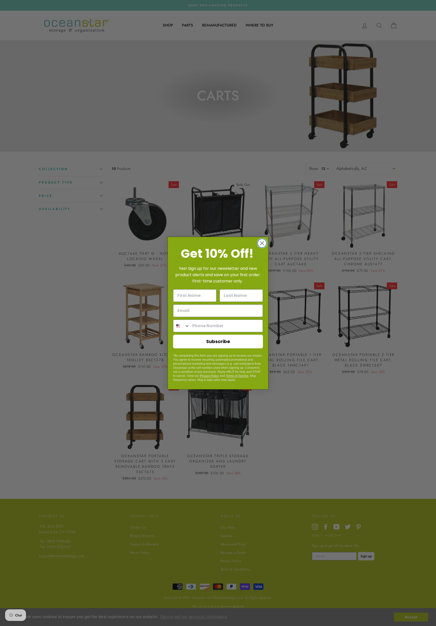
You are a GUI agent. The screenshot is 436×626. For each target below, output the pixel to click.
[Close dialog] (262, 243)
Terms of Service (237, 376)
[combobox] (181, 326)
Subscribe (218, 341)
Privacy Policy (209, 376)
